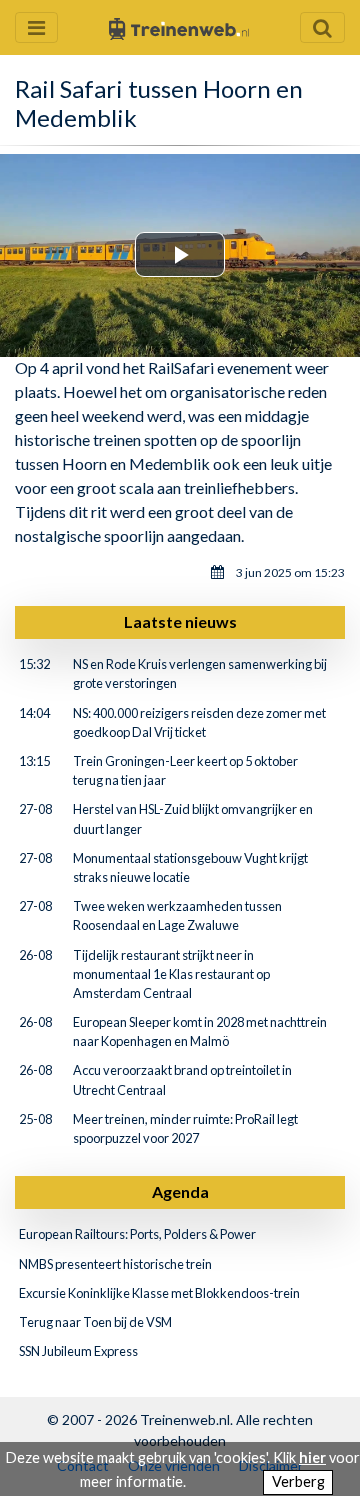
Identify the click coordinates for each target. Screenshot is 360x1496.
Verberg (298, 1481)
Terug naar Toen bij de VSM (95, 1322)
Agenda (180, 1191)
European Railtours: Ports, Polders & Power (137, 1234)
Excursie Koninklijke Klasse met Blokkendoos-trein (159, 1293)
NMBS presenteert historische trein (115, 1264)
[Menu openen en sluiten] (36, 27)
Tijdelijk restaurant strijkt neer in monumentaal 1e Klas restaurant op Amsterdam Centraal (171, 974)
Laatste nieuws (180, 621)
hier (312, 1457)
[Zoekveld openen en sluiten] (322, 27)
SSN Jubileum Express (78, 1351)
